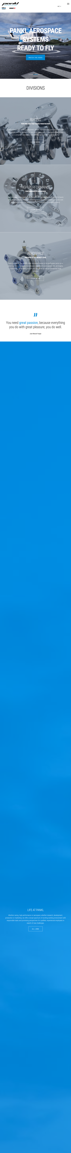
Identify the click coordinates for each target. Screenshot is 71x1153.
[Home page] (10, 4)
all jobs (35, 929)
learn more (35, 142)
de (58, 6)
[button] (30, 74)
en (60, 6)
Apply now (35, 49)
